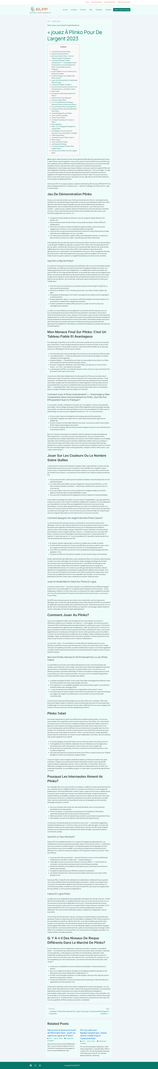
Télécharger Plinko (57, 135)
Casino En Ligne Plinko (58, 100)
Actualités (99, 10)
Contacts (108, 10)
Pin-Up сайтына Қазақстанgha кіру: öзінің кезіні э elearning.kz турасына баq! (93, 1034)
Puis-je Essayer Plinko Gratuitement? (63, 107)
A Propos (74, 10)
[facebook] (31, 1065)
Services (83, 10)
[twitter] (35, 1065)
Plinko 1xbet (55, 91)
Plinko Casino (55, 140)
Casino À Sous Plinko (58, 118)
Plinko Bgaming (56, 124)
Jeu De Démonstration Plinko (61, 52)
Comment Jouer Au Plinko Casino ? (63, 137)
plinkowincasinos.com (67, 213)
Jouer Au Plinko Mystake (59, 115)
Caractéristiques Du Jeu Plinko (61, 113)
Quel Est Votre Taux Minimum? (61, 98)
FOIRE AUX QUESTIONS (123, 2)
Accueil (65, 10)
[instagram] (40, 1065)
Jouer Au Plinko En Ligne (59, 142)
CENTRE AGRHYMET (96, 2)
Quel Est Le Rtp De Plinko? (60, 54)
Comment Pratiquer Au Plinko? (61, 85)
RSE (91, 10)
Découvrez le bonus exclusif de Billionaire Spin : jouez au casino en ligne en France (61, 1032)
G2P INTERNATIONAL (109, 2)
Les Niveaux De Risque (58, 144)
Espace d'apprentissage (121, 10)
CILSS (87, 2)
